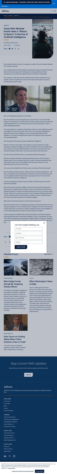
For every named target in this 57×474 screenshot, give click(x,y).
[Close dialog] (44, 223)
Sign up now (21, 247)
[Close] (54, 464)
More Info (4, 6)
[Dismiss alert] (54, 4)
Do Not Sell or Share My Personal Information (23, 471)
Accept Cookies (39, 471)
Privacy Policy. (11, 468)
